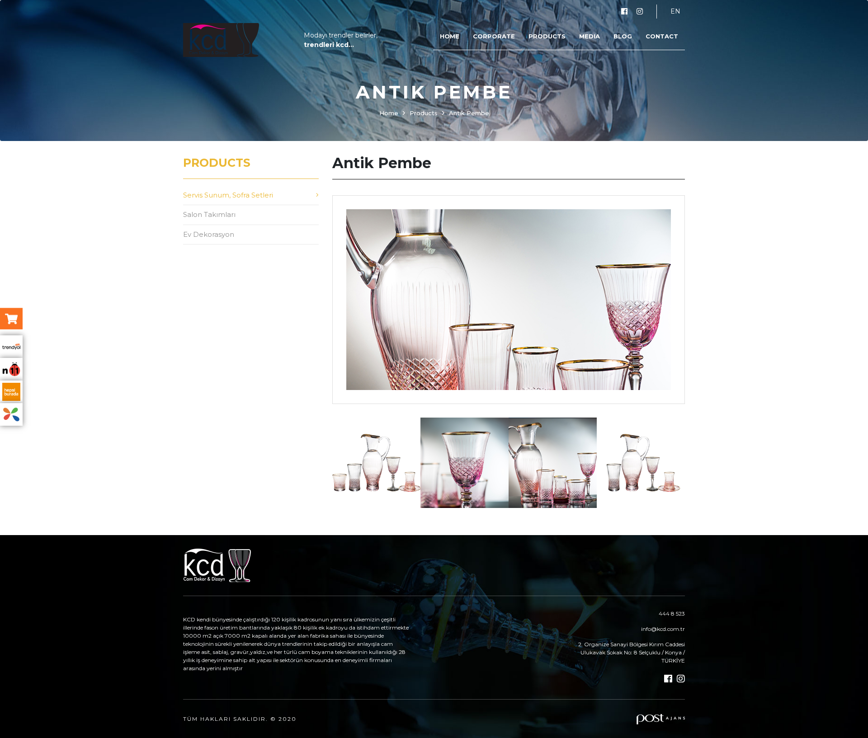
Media (589, 36)
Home (449, 36)
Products (547, 36)
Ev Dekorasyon (208, 234)
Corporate (494, 36)
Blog (622, 36)
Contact (662, 36)
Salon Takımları (209, 214)
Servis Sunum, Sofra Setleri (228, 195)
